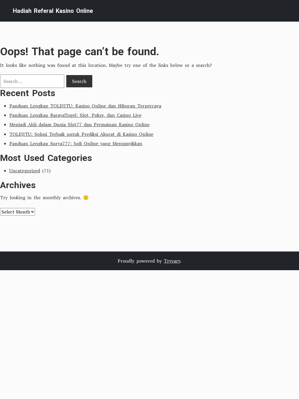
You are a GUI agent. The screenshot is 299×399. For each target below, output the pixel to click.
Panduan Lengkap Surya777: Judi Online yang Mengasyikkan (75, 143)
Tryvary (172, 261)
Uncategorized (24, 170)
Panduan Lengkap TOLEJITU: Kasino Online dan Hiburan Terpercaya (85, 106)
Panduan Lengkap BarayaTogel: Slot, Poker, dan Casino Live (75, 115)
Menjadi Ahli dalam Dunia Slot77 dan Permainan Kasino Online (79, 124)
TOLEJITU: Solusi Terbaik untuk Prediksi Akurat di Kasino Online (81, 134)
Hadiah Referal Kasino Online (53, 10)
